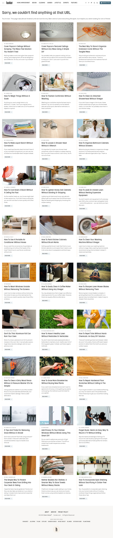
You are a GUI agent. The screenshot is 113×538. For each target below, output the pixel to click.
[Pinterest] (89, 3)
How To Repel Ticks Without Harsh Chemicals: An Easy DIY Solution (93, 335)
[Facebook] (86, 3)
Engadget (25, 521)
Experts (66, 3)
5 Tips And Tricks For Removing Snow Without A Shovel (17, 431)
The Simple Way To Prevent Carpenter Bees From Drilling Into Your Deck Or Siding (17, 483)
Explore (44, 521)
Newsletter (106, 2)
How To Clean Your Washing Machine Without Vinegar (90, 241)
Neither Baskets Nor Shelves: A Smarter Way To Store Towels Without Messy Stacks (54, 483)
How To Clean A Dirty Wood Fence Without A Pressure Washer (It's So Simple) (18, 383)
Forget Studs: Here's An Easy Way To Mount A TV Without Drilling (93, 431)
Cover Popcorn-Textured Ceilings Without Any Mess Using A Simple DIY (55, 49)
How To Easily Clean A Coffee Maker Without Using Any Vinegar (56, 288)
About (47, 512)
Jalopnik (32, 521)
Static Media (47, 515)
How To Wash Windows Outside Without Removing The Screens (17, 288)
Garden (49, 3)
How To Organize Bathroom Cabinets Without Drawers (94, 144)
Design (34, 3)
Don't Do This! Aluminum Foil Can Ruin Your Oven (17, 335)
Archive (53, 512)
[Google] (94, 3)
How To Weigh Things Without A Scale (17, 97)
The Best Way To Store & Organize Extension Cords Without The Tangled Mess (92, 49)
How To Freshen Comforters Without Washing (56, 97)
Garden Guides (52, 521)
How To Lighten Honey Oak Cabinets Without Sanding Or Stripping (56, 191)
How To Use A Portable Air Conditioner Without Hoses (15, 241)
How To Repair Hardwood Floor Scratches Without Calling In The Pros (92, 383)
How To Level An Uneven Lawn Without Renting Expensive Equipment (91, 193)
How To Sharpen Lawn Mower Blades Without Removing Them (94, 288)
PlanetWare (86, 521)
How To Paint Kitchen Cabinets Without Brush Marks (54, 241)
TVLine (38, 521)
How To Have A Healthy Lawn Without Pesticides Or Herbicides (54, 335)
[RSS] (97, 3)
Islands (69, 521)
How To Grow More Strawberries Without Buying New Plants (54, 382)
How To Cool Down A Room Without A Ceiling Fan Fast (18, 191)
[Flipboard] (91, 3)
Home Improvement (23, 3)
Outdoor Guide (77, 521)
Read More (7, 63)
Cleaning (42, 3)
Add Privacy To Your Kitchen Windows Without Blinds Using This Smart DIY (55, 433)
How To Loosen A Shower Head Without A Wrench (54, 144)
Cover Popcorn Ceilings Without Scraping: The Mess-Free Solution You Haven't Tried (17, 49)
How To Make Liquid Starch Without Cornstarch (18, 144)
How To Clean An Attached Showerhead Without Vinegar (91, 97)
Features (74, 3)
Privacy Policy (63, 512)
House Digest (62, 521)
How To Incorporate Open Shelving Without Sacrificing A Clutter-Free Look (93, 483)
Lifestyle (58, 3)
